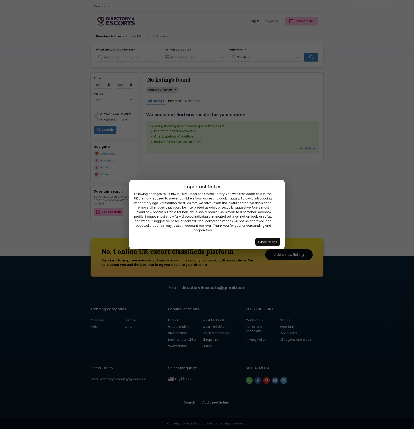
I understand (267, 242)
